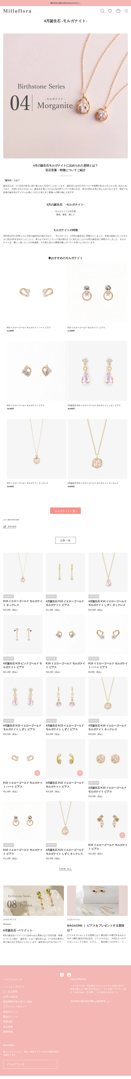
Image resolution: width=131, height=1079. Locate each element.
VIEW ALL (65, 868)
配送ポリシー (10, 1016)
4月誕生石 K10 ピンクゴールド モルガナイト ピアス (22, 665)
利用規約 (8, 1021)
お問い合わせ (10, 996)
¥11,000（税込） (54, 610)
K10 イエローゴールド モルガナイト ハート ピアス (108, 665)
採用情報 (8, 1031)
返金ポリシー (10, 1011)
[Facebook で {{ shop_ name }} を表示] (69, 974)
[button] (102, 11)
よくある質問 (10, 991)
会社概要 (8, 1026)
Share (12, 526)
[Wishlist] (110, 11)
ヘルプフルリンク (12, 979)
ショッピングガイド (14, 986)
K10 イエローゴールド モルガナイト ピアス (65, 665)
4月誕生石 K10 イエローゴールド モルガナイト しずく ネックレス (107, 603)
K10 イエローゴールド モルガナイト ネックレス (22, 603)
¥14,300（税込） (54, 672)
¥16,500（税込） (11, 734)
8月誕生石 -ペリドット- (18, 930)
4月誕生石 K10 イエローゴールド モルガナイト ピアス (65, 603)
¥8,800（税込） (95, 672)
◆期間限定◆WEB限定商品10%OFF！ (65, 3)
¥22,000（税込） (11, 610)
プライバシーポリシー (15, 1006)
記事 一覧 (65, 540)
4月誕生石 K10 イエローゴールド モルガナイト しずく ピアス (22, 727)
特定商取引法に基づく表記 (17, 1001)
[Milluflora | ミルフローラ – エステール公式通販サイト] (17, 11)
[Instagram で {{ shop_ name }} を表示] (61, 974)
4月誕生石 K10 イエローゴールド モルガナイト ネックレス (107, 727)
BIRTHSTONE (13, 520)
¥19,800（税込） (96, 734)
